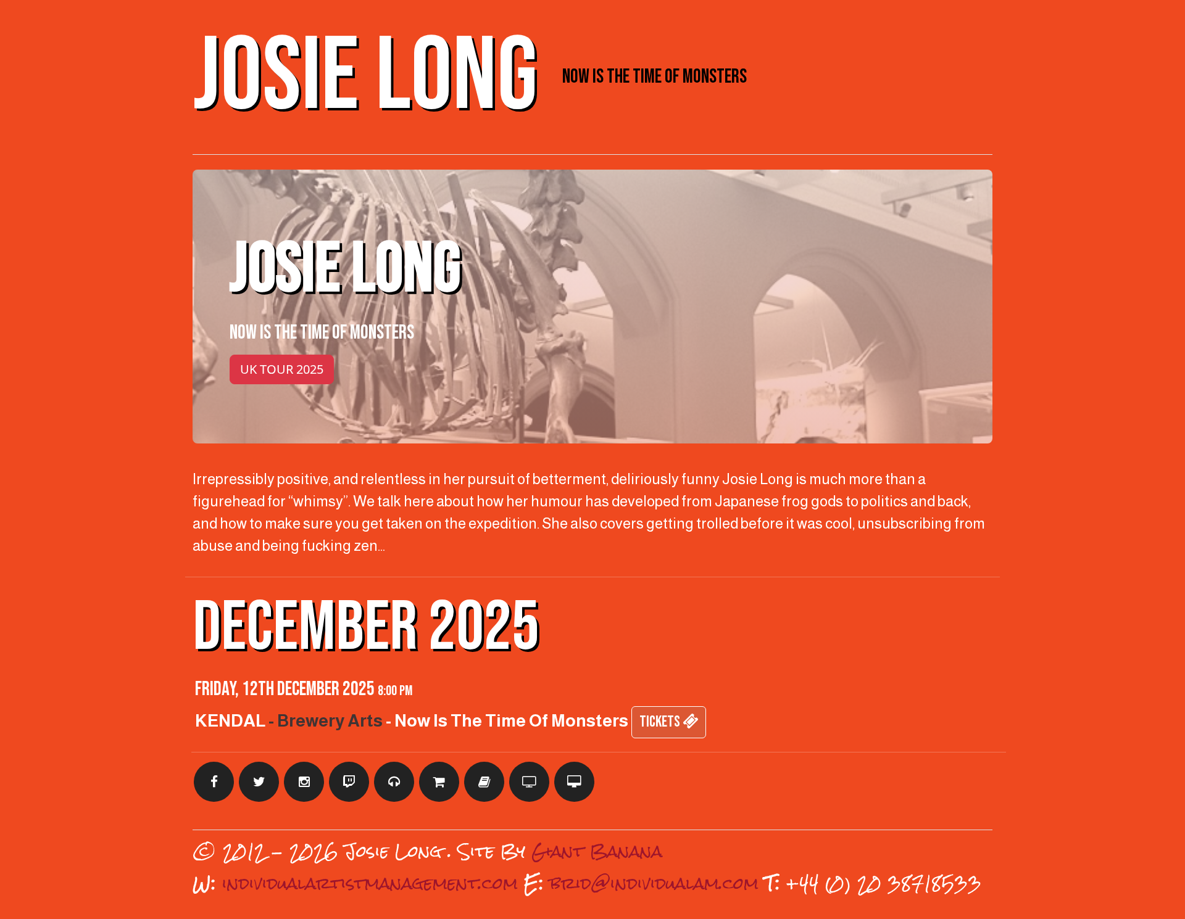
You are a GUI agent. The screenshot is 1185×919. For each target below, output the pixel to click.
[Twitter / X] (259, 782)
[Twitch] (349, 782)
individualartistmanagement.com (370, 883)
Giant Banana (596, 851)
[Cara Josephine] (574, 782)
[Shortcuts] (394, 782)
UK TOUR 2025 (281, 369)
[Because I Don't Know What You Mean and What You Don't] (484, 782)
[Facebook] (214, 782)
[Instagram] (304, 782)
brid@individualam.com (654, 883)
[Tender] (529, 782)
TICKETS (661, 721)
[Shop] (439, 782)
